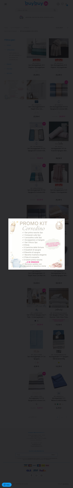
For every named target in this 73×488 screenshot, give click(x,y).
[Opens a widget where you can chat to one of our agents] (7, 485)
